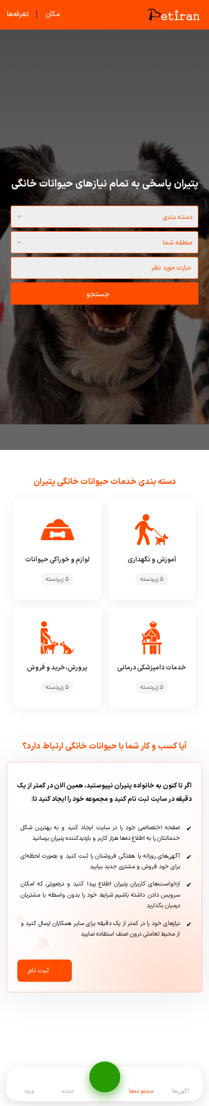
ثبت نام (38, 971)
